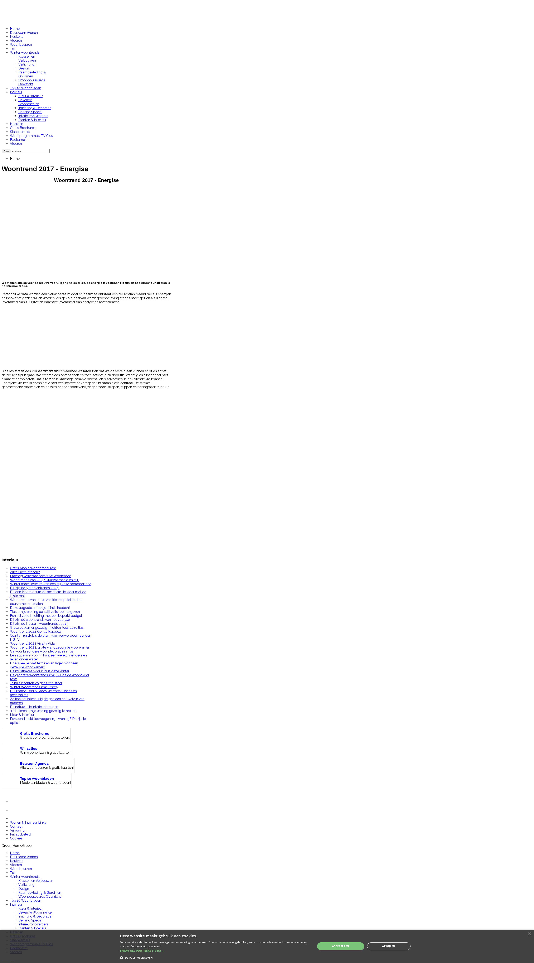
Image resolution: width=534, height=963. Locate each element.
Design (23, 68)
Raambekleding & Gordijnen (32, 74)
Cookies (16, 838)
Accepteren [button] (340, 946)
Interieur (16, 92)
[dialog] (267, 946)
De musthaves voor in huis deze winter (39, 671)
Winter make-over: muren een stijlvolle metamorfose (50, 584)
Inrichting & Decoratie (34, 108)
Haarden (16, 124)
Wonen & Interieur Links (28, 822)
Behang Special (30, 112)
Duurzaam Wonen (24, 33)
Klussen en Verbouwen (27, 58)
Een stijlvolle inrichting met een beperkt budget (46, 616)
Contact (16, 826)
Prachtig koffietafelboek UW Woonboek (40, 576)
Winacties (28, 749)
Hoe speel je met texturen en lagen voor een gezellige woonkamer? (44, 665)
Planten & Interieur (32, 120)
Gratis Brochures (22, 128)
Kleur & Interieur (30, 96)
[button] (215, 951)
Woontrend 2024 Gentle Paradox (35, 632)
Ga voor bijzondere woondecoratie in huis (42, 651)
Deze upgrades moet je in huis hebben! (40, 608)
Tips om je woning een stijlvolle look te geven (45, 612)
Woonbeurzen (21, 45)
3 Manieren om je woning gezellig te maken (43, 711)
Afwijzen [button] (388, 946)
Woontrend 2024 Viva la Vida (32, 643)
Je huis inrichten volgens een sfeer (36, 683)
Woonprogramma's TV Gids (31, 136)
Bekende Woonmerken (28, 102)
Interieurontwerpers (33, 116)
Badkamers (19, 140)
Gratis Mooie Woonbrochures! (33, 568)
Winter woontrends (25, 52)
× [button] (529, 934)
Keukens (16, 37)
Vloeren (16, 41)
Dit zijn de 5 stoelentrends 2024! (34, 588)
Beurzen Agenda (34, 764)
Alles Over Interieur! (25, 572)
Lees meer (154, 946)
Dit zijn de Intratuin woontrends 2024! (38, 624)
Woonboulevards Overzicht (31, 82)
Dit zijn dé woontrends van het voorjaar (40, 620)
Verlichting (26, 64)
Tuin (13, 48)
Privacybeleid (20, 834)
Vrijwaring (17, 830)
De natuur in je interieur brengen (34, 707)
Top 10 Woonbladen (25, 88)
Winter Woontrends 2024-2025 (34, 687)
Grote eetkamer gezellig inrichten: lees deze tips (47, 628)
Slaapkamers (20, 132)
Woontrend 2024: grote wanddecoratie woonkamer (49, 647)
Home (15, 29)
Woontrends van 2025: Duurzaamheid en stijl (44, 580)
